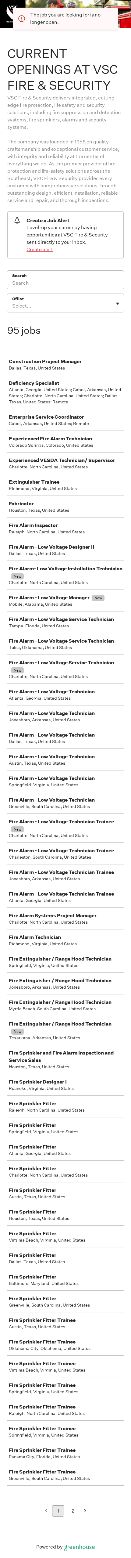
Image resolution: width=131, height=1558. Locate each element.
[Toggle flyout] (117, 303)
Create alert (40, 249)
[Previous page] (46, 1511)
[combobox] (12, 306)
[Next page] (85, 1511)
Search (19, 275)
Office (18, 298)
